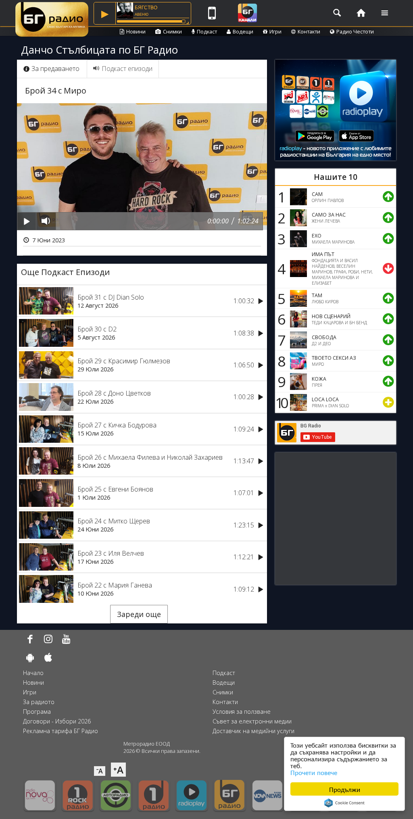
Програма (37, 711)
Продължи (344, 789)
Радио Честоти (355, 31)
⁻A (99, 771)
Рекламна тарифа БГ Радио (60, 731)
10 (280, 402)
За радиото (38, 702)
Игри (275, 31)
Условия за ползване (242, 711)
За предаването (55, 68)
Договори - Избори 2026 (57, 721)
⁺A (118, 769)
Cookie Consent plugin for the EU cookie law (344, 802)
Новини (136, 31)
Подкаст (207, 31)
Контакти (309, 31)
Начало (33, 673)
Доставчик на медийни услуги (253, 731)
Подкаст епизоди (127, 68)
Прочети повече (313, 772)
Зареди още (139, 614)
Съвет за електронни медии (252, 721)
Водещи (243, 31)
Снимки (172, 31)
